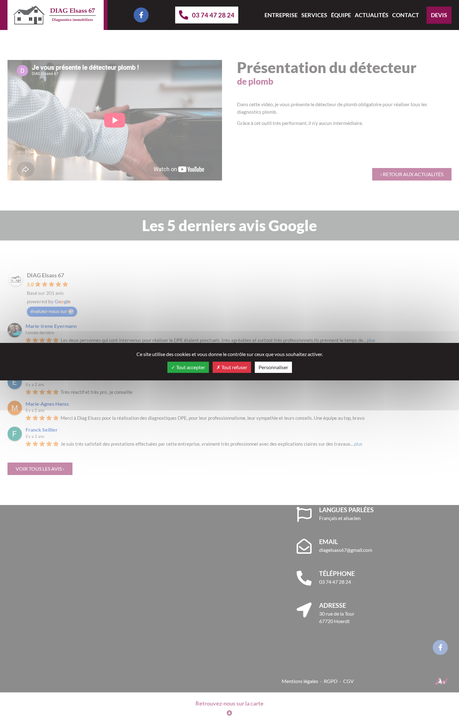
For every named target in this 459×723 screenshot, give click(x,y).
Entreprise (281, 15)
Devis (439, 15)
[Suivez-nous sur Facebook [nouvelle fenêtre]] (141, 14)
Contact (405, 15)
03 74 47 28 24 (213, 15)
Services (314, 15)
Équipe (341, 15)
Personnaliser (273, 367)
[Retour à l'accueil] (55, 15)
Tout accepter (190, 367)
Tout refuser (233, 367)
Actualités (371, 15)
